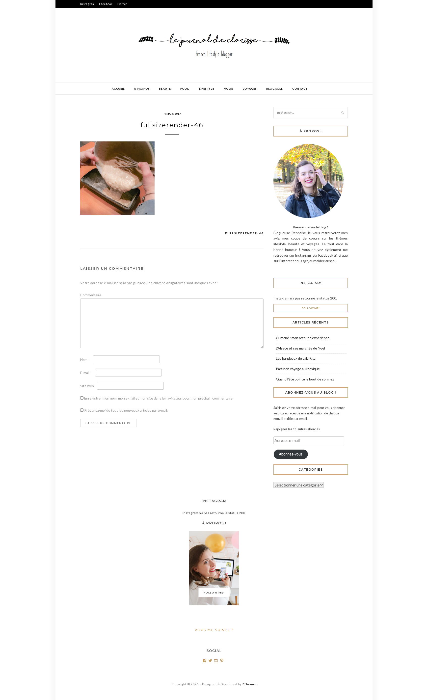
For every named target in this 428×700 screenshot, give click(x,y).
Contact (300, 88)
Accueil (118, 88)
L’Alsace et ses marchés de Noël (300, 348)
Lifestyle (206, 88)
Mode (228, 88)
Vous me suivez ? (214, 630)
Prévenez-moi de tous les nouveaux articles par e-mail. (126, 410)
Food (185, 88)
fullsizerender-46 (244, 233)
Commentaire (90, 295)
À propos (142, 88)
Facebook (106, 3)
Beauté (165, 88)
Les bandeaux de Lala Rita (296, 358)
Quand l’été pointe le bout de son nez (305, 379)
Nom (85, 359)
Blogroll (274, 88)
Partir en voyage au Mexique (298, 369)
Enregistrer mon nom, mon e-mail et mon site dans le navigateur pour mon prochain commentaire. (158, 398)
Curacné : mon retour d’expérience (302, 338)
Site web (87, 386)
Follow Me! (311, 308)
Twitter (122, 3)
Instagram (87, 3)
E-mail (86, 373)
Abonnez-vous (290, 454)
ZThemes (249, 684)
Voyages (249, 88)
